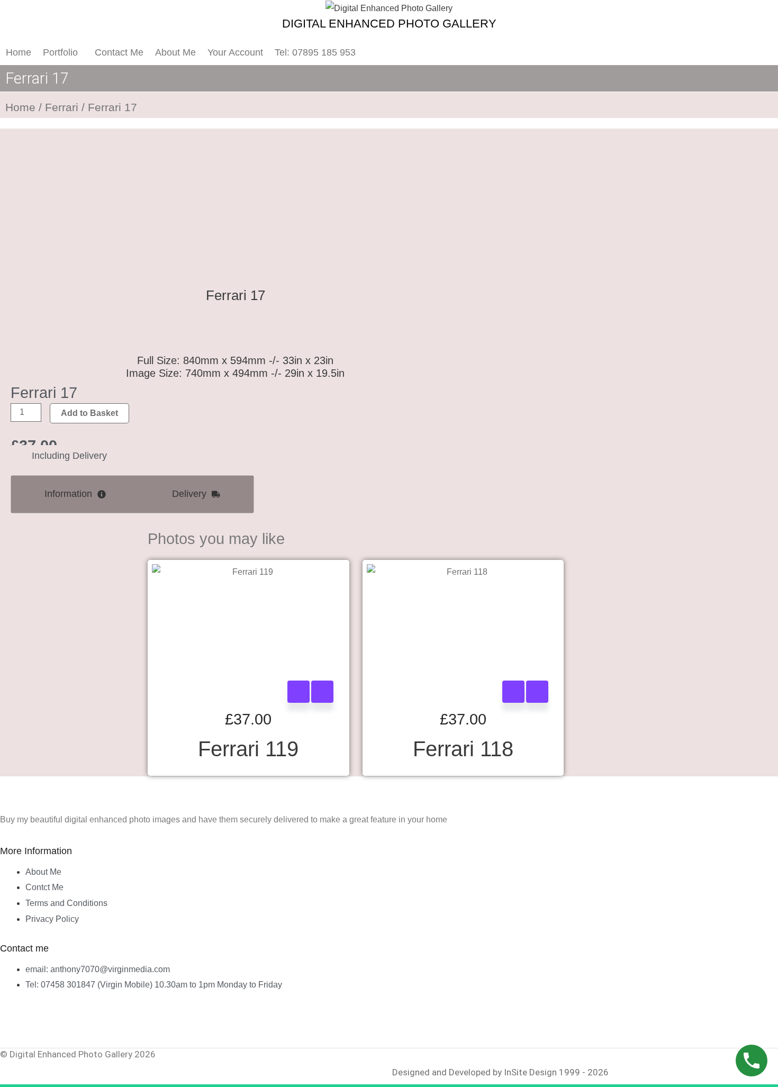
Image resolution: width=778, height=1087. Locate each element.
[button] (63, 52)
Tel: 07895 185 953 (315, 52)
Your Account (235, 52)
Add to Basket (89, 413)
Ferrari (61, 107)
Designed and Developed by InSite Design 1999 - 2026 (500, 1072)
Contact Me (119, 52)
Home (18, 52)
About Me (175, 52)
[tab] (75, 494)
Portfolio (60, 52)
